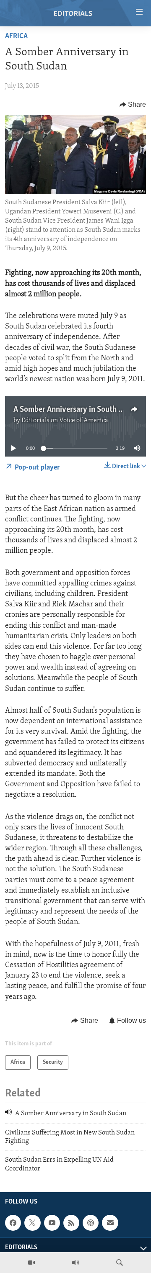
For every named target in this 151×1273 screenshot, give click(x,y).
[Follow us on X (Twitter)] (32, 1223)
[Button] (133, 104)
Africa (16, 36)
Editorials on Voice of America (64, 420)
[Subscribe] (110, 1223)
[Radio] (75, 1262)
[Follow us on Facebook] (13, 1223)
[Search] (119, 1262)
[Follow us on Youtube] (52, 1223)
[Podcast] (91, 1223)
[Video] (31, 1262)
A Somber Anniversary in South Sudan (76, 410)
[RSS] (71, 1223)
